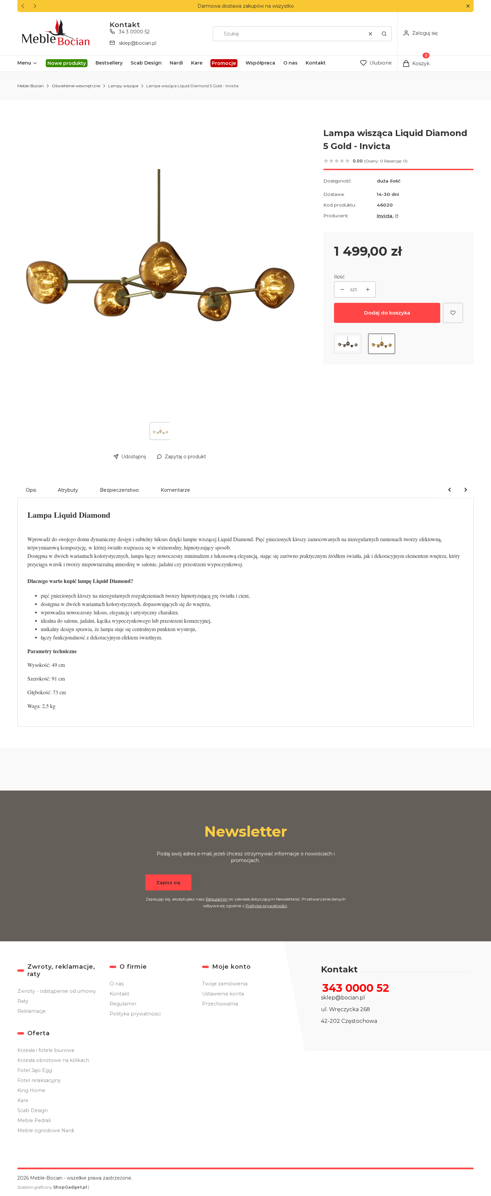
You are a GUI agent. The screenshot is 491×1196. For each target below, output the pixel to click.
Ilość (339, 277)
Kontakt (119, 994)
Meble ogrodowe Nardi (45, 1130)
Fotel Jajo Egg (34, 1070)
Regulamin (216, 899)
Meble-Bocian (30, 85)
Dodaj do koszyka (387, 313)
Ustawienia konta (223, 994)
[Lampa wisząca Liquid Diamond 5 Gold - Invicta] (381, 344)
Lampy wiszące (123, 85)
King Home (31, 1090)
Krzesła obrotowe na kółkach (53, 1060)
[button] (468, 6)
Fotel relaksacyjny (39, 1080)
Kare (22, 1100)
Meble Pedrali (34, 1120)
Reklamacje (31, 1011)
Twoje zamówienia (225, 984)
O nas (117, 984)
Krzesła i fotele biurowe (45, 1050)
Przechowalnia (220, 1004)
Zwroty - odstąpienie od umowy (56, 991)
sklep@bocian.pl (137, 43)
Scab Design (32, 1110)
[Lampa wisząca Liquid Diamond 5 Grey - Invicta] (347, 344)
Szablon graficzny (52, 1187)
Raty (22, 1001)
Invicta (385, 215)
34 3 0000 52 (134, 32)
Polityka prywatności (135, 1014)
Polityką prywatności (266, 905)
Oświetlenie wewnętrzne (76, 85)
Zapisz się (168, 882)
